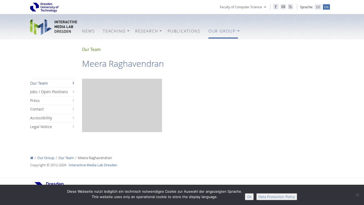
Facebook (275, 6)
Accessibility (41, 117)
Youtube (283, 6)
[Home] (31, 158)
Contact (37, 109)
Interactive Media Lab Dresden (54, 27)
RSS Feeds (290, 6)
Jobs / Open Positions (49, 91)
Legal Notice (41, 126)
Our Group (45, 158)
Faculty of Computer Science (241, 7)
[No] (357, 195)
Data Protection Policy (276, 197)
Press (35, 100)
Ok (249, 197)
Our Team (39, 83)
